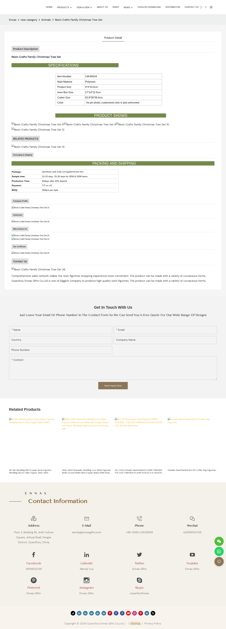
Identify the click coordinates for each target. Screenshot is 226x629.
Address (34, 526)
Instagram (87, 588)
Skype (139, 588)
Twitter (139, 563)
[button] (201, 7)
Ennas (12, 19)
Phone (139, 526)
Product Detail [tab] (113, 37)
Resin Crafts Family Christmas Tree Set (78, 19)
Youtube (192, 563)
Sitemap (135, 623)
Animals (46, 19)
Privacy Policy (152, 623)
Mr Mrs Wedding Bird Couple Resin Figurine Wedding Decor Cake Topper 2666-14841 (30, 471)
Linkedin (87, 563)
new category (29, 19)
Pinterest (33, 588)
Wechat (192, 526)
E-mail (86, 526)
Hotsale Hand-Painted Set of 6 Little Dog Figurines (192, 470)
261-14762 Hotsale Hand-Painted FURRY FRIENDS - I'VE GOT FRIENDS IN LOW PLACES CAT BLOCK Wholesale (139, 471)
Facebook (33, 563)
